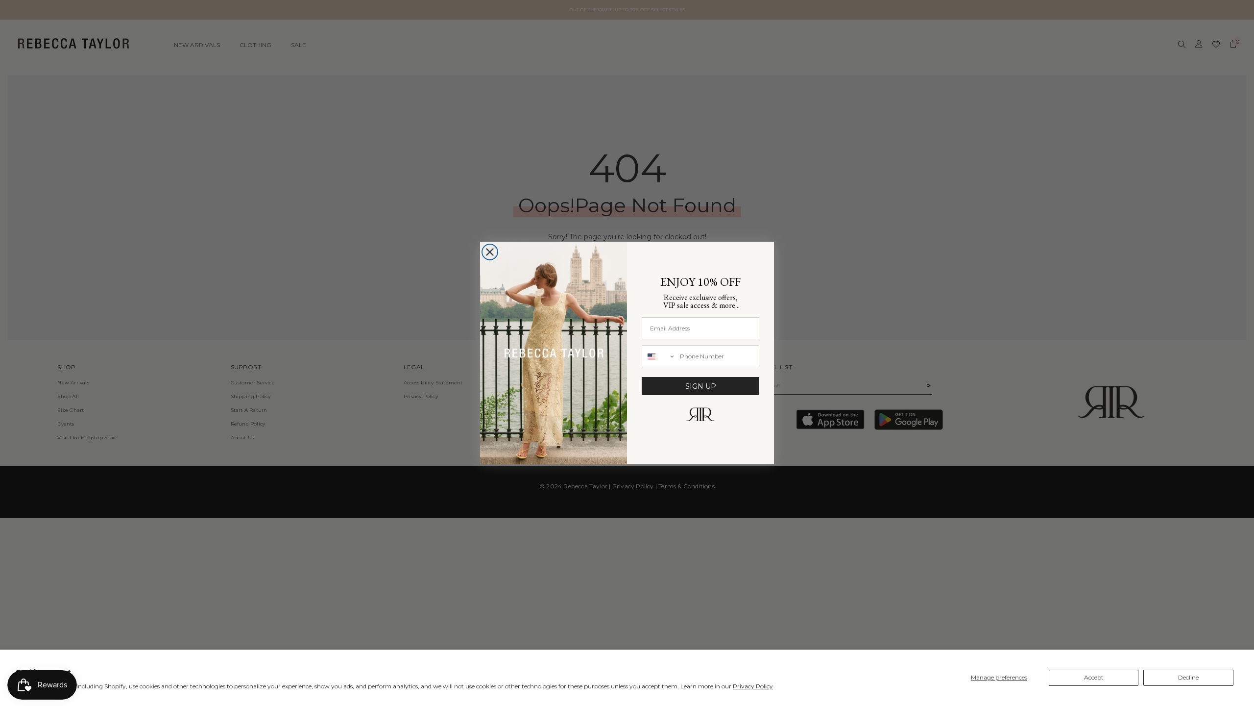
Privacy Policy (753, 686)
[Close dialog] (490, 252)
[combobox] (658, 356)
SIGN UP (700, 386)
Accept (1094, 677)
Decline (1188, 677)
